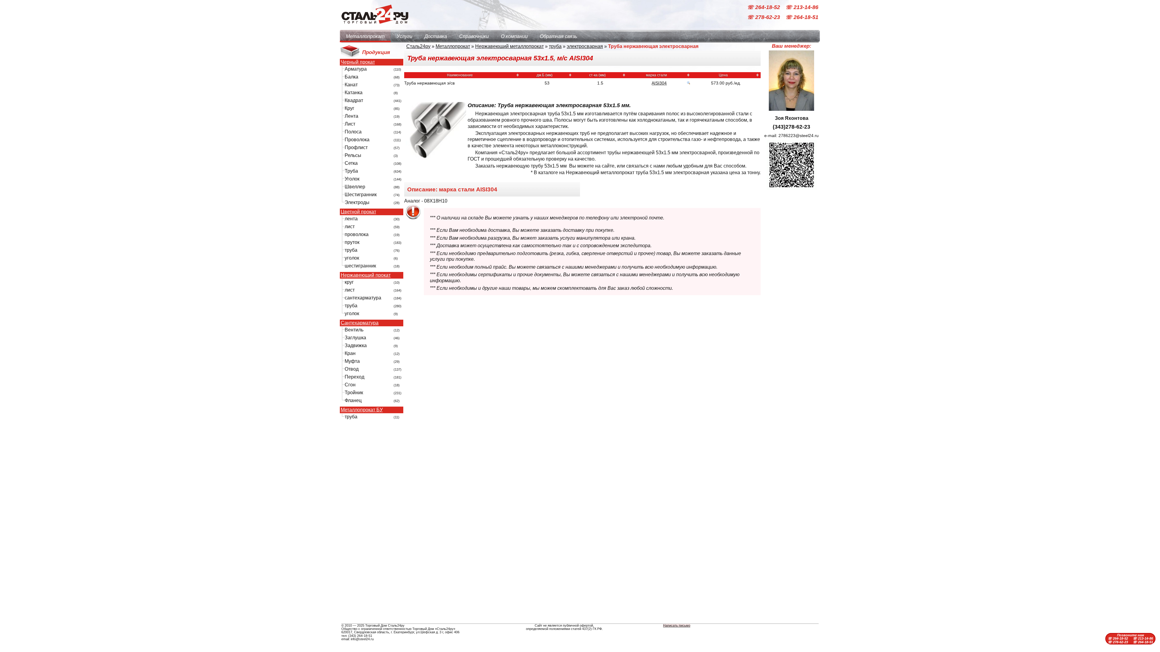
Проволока (357, 139)
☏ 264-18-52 (764, 7)
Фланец (353, 400)
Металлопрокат (365, 36)
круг (349, 282)
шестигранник (360, 265)
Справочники (474, 36)
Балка (351, 76)
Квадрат (354, 100)
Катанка (353, 92)
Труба (351, 171)
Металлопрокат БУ (362, 410)
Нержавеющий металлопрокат (509, 46)
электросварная (585, 46)
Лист (350, 123)
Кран (350, 353)
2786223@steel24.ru (798, 135)
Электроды (357, 202)
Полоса (353, 131)
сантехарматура (363, 297)
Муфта (352, 361)
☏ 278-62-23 (764, 17)
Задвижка (356, 345)
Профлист (356, 147)
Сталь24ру (418, 46)
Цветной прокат (358, 211)
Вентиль (354, 329)
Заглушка (355, 337)
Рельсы (353, 155)
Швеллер (355, 186)
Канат (351, 84)
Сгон (350, 384)
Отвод (352, 369)
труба (351, 250)
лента (351, 218)
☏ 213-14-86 (801, 7)
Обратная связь (558, 36)
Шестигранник (361, 194)
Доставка (435, 36)
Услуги (404, 36)
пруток (352, 242)
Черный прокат (358, 62)
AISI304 (659, 83)
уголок (352, 257)
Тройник (354, 392)
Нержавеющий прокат (366, 275)
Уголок (352, 178)
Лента (351, 116)
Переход (354, 376)
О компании (514, 36)
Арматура (356, 69)
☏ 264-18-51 (801, 17)
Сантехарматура (360, 323)
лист (350, 226)
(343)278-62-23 (791, 127)
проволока (357, 234)
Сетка (351, 163)
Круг (349, 108)
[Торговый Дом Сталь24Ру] (374, 27)
